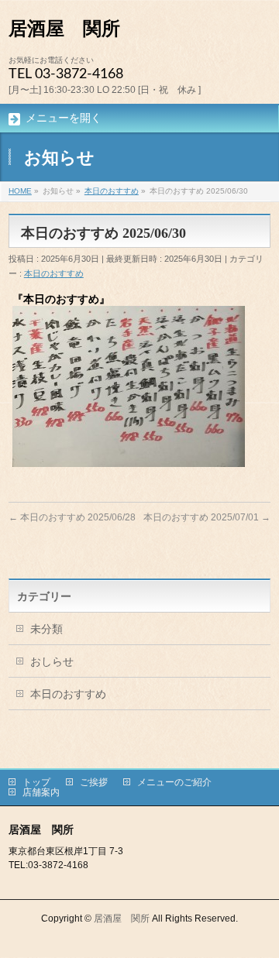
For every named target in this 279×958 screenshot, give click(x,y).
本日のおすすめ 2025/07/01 (206, 517)
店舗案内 (41, 792)
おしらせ (52, 661)
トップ (36, 782)
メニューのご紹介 (174, 782)
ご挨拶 (94, 782)
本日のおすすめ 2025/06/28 (72, 517)
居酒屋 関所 (64, 29)
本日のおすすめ (54, 273)
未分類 (46, 629)
